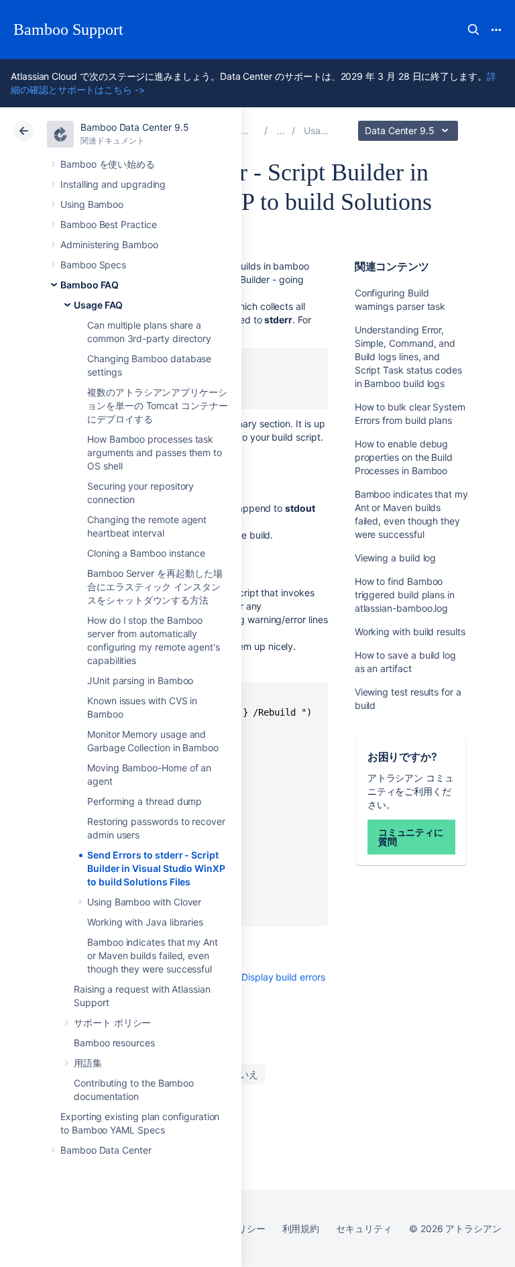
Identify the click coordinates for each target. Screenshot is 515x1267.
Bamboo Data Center (106, 1150)
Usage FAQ (98, 305)
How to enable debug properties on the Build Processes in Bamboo (404, 457)
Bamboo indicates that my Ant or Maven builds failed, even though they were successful (152, 955)
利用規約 (301, 1228)
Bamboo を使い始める (107, 164)
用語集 (88, 1062)
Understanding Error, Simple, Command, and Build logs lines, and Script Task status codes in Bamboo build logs (408, 356)
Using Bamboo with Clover (144, 901)
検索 (473, 29)
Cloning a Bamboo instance (146, 553)
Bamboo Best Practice (108, 224)
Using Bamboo (91, 204)
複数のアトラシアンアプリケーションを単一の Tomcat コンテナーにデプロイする (157, 405)
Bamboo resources (114, 1042)
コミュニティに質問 (411, 836)
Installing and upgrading (113, 184)
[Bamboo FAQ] (281, 130)
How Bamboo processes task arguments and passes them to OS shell (154, 452)
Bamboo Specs (93, 264)
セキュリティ (364, 1228)
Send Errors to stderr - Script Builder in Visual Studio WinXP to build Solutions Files (156, 868)
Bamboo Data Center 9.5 (134, 127)
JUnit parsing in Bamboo (140, 680)
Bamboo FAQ (89, 284)
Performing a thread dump (144, 801)
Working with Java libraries (145, 922)
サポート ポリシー (112, 1022)
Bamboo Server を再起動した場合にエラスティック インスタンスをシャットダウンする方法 (155, 586)
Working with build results (410, 631)
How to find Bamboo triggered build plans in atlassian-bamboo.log (405, 594)
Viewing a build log (396, 557)
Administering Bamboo (109, 244)
